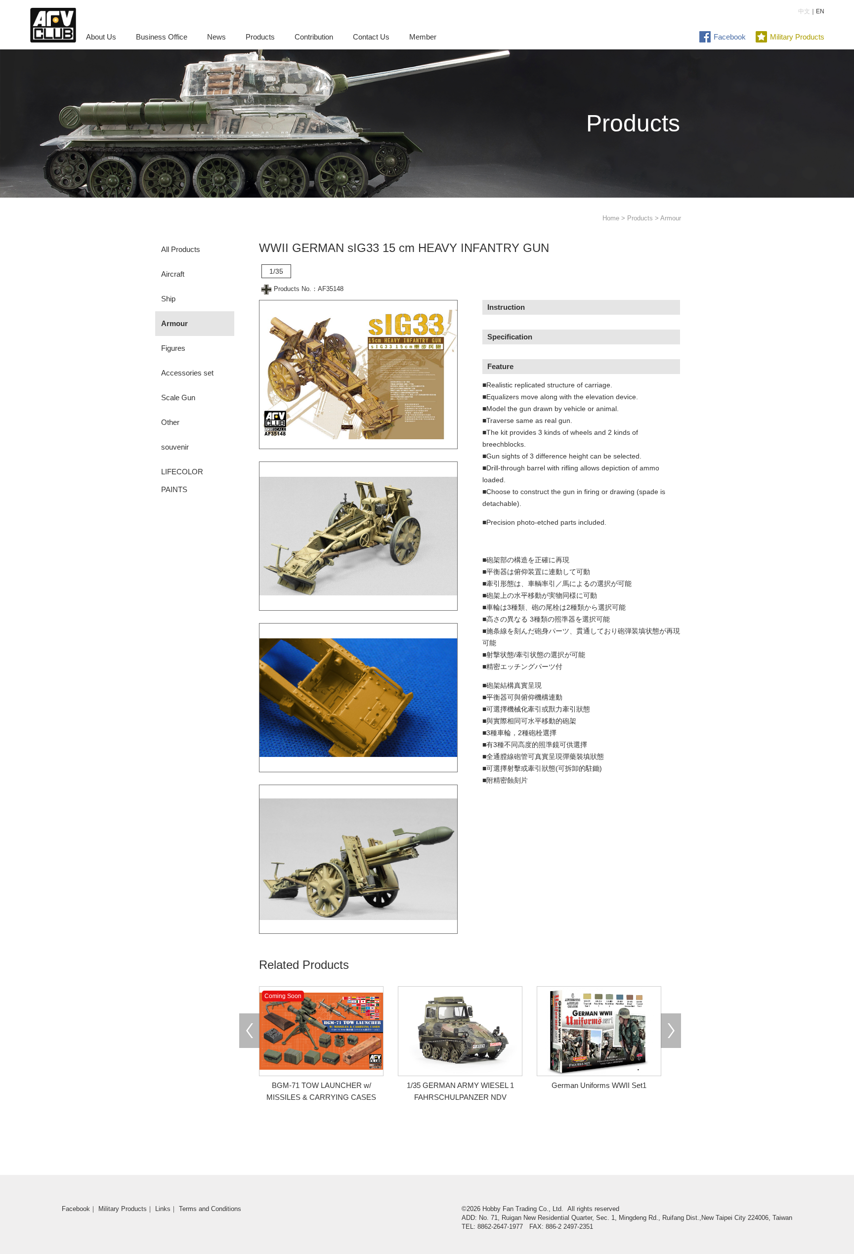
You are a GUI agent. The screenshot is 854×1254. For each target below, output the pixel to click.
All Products (180, 249)
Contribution (314, 37)
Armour (174, 323)
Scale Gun (178, 397)
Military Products (797, 37)
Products (260, 37)
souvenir (175, 447)
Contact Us (371, 37)
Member (422, 37)
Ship (168, 298)
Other (170, 422)
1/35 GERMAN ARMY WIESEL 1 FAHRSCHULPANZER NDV (460, 1091)
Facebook (730, 37)
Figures (173, 348)
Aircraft (172, 274)
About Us (101, 37)
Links (163, 1208)
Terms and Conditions (210, 1208)
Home (610, 218)
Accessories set (187, 373)
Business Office (161, 37)
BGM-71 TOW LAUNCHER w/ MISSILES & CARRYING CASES (320, 1085)
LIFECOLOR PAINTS (182, 480)
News (216, 37)
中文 (804, 11)
